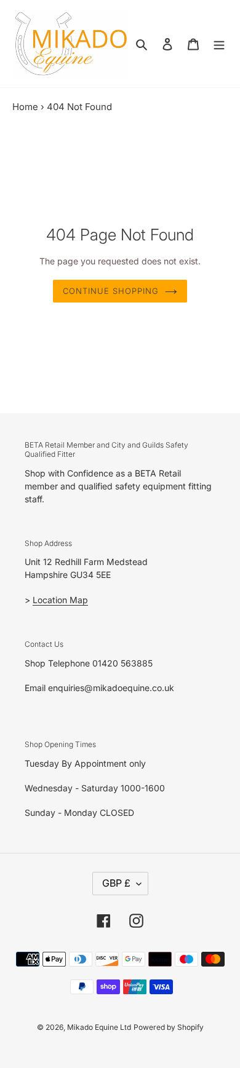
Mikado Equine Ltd (99, 1027)
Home (25, 107)
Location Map (60, 600)
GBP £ (116, 883)
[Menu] (219, 44)
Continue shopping (111, 291)
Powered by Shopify (169, 1027)
